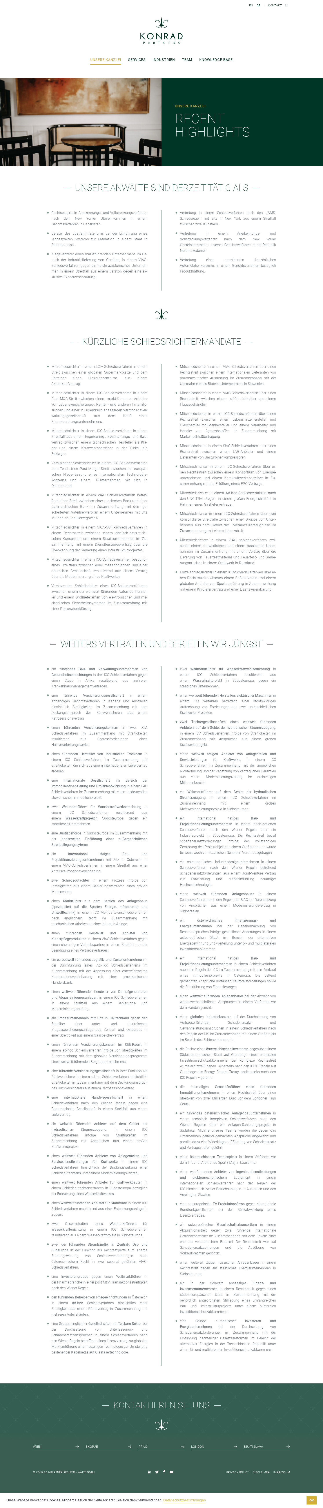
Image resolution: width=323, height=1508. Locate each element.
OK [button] (311, 1500)
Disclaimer (261, 1472)
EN (251, 5)
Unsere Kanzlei (105, 60)
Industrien (164, 60)
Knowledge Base (216, 60)
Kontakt (275, 5)
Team (187, 60)
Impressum (281, 1472)
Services (137, 60)
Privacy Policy (237, 1472)
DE (258, 5)
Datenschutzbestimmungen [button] (184, 1500)
